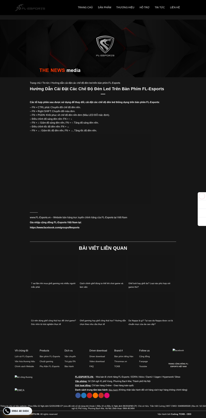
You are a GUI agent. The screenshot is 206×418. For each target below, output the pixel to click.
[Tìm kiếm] (189, 7)
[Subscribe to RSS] (95, 395)
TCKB (117, 366)
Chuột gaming (46, 361)
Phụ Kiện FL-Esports (49, 366)
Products (44, 350)
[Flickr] (106, 395)
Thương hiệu (125, 7)
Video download (97, 361)
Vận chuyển (70, 356)
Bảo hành (69, 366)
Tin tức (160, 7)
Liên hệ (175, 7)
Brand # (118, 350)
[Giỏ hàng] (185, 8)
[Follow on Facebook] (78, 395)
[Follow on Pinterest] (89, 395)
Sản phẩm (104, 7)
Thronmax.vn (120, 361)
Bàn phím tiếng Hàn (123, 356)
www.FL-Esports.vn (40, 217)
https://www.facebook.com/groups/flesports (54, 227)
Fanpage (143, 361)
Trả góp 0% (70, 361)
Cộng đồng (144, 356)
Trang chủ (85, 7)
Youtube (143, 366)
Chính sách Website (24, 366)
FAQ (91, 366)
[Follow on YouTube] (101, 395)
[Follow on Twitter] (83, 395)
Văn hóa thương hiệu (25, 361)
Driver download (97, 356)
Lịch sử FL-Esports (24, 356)
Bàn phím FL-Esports (50, 356)
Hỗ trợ (145, 7)
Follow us (144, 350)
